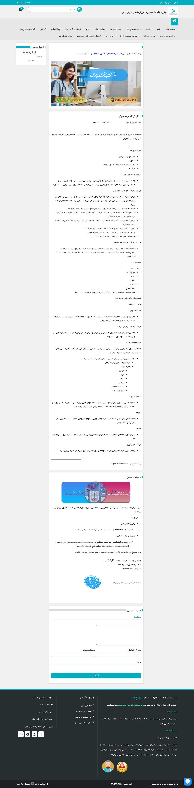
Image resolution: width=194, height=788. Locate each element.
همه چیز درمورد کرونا (129, 36)
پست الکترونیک (89, 650)
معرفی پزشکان (149, 36)
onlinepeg (110, 36)
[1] (140, 464)
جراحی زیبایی (99, 29)
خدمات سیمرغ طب (27, 29)
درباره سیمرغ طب (134, 29)
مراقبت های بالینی (167, 36)
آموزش (43, 29)
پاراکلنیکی (55, 29)
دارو (87, 29)
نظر (140, 622)
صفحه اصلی (170, 29)
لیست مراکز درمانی (73, 29)
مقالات (149, 29)
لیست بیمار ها (115, 29)
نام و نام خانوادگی (134, 650)
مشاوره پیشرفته (65, 36)
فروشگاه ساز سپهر (23, 784)
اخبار (158, 29)
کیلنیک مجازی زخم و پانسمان (89, 36)
